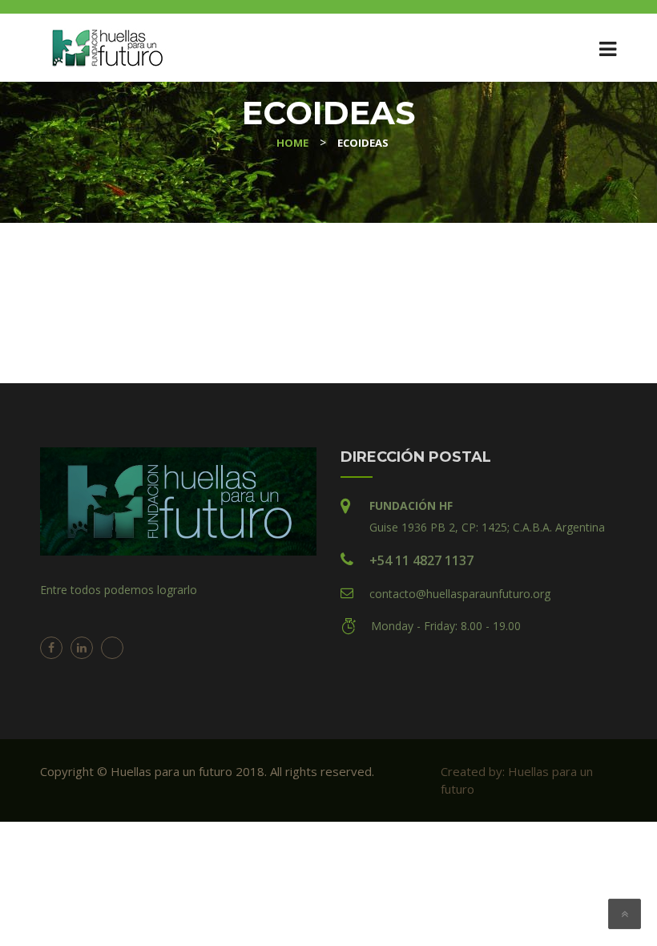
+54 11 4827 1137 (421, 560)
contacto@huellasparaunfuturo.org (459, 593)
